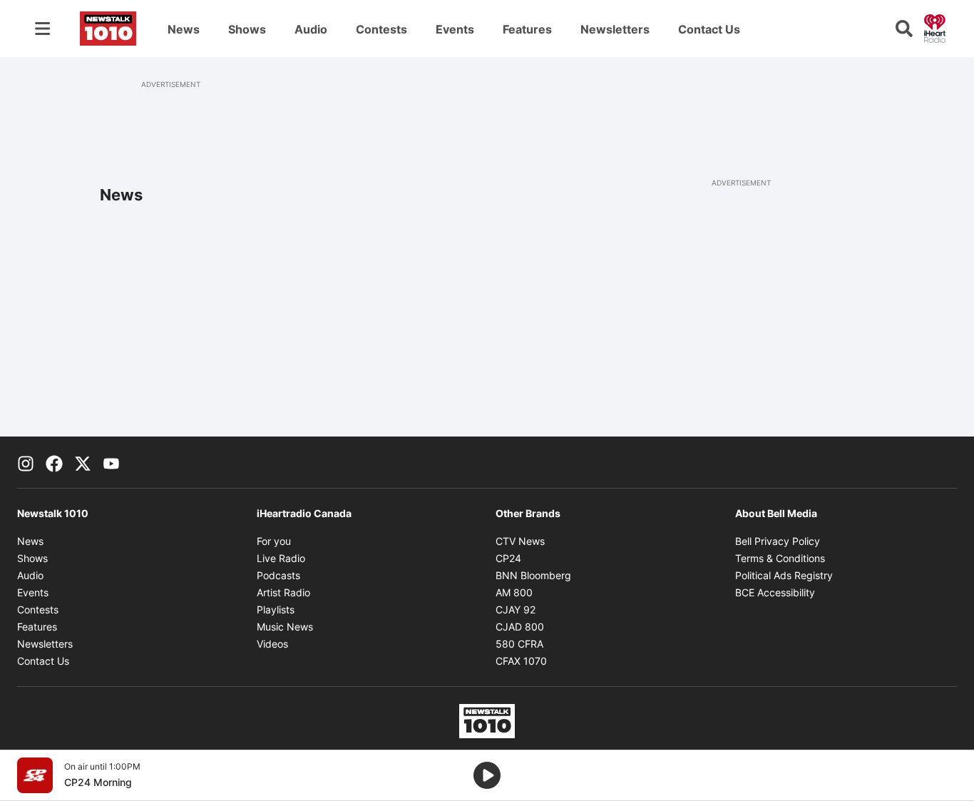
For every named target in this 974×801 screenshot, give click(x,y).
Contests (381, 29)
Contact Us (709, 29)
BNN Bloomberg (533, 575)
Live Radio (281, 558)
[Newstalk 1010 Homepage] (108, 28)
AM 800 (514, 592)
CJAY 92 (515, 609)
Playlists (275, 609)
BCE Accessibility (775, 592)
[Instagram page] (25, 462)
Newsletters (615, 29)
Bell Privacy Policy (777, 541)
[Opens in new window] (35, 775)
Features (527, 29)
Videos (272, 644)
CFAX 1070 (521, 661)
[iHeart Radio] (934, 27)
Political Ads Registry (784, 575)
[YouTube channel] (111, 462)
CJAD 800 (520, 627)
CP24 (508, 558)
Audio (310, 29)
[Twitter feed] (82, 462)
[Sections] (43, 28)
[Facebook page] (54, 462)
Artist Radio (283, 592)
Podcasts (278, 575)
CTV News (520, 541)
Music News (285, 627)
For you (274, 541)
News (184, 29)
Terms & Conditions (780, 558)
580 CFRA (519, 644)
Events (455, 29)
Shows (247, 29)
